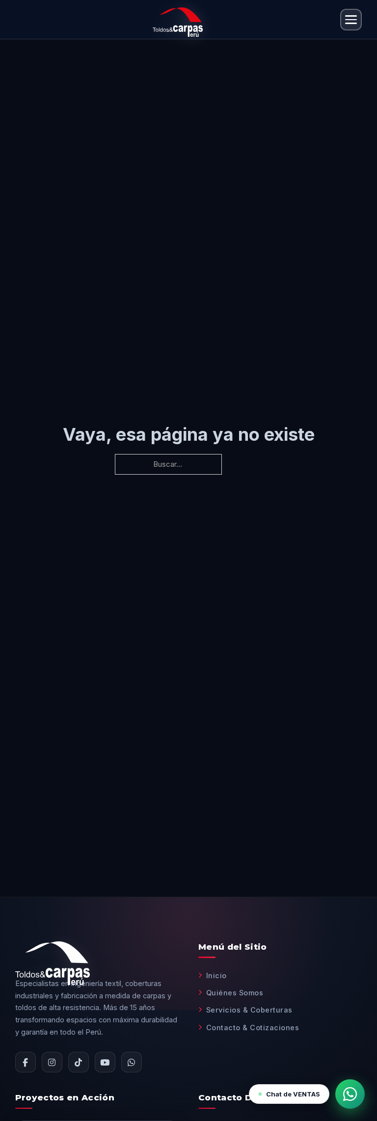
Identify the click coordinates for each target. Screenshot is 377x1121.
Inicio (216, 975)
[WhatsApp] (131, 1062)
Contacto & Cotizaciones (252, 1027)
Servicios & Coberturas (249, 1010)
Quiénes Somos (234, 992)
